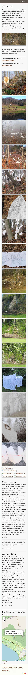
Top (4, 663)
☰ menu (23, 1)
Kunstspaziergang (7, 65)
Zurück (5, 662)
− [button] (4, 620)
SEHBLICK (5, 671)
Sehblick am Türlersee (8, 60)
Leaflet (17, 660)
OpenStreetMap (22, 660)
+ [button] (4, 618)
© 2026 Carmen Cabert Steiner (12, 668)
